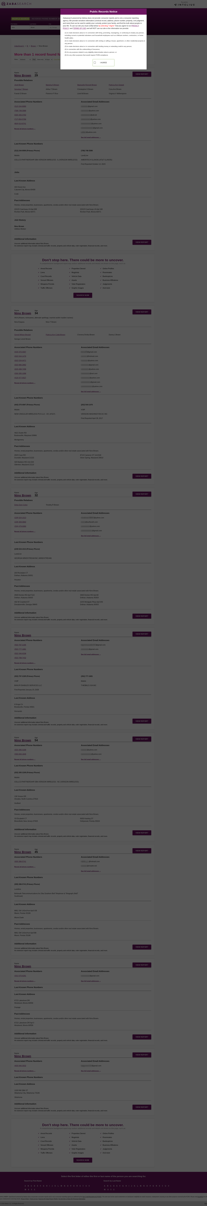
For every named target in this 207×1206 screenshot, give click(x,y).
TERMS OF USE (79, 28)
